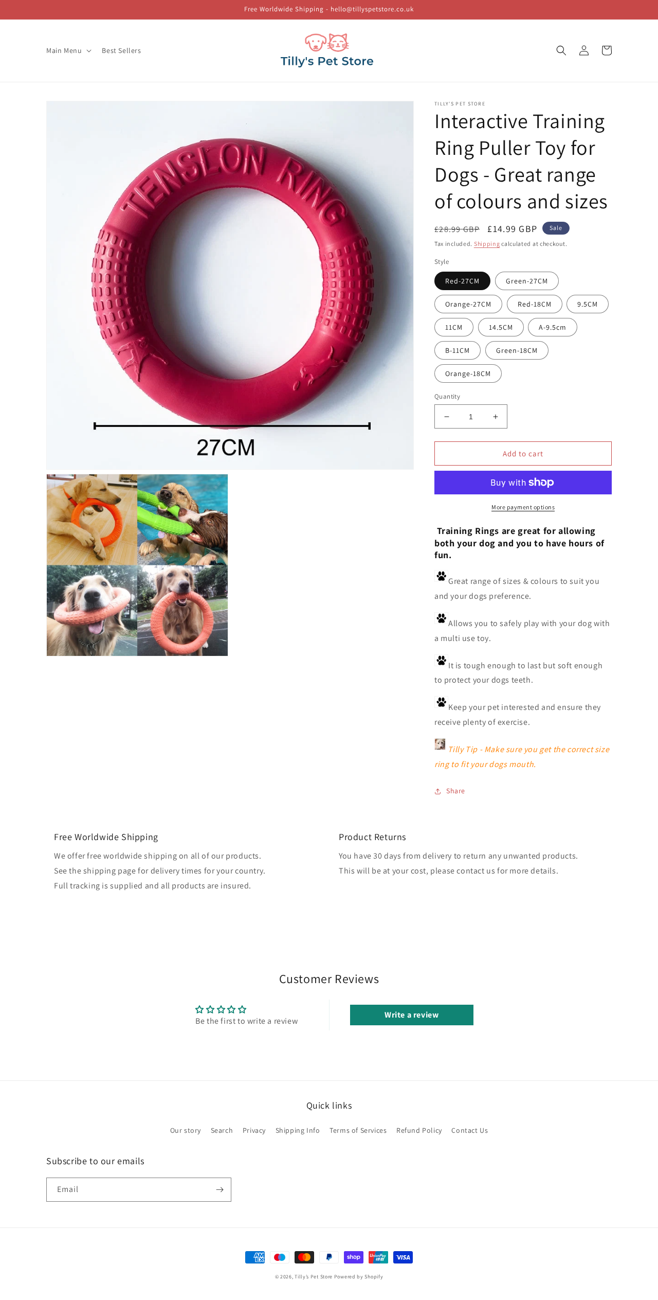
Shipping (487, 243)
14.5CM (501, 327)
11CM (454, 327)
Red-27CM (462, 281)
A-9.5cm (552, 327)
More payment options (523, 507)
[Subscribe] (219, 1190)
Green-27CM (527, 281)
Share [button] (455, 790)
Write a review (411, 1014)
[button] (68, 50)
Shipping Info (298, 1130)
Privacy (254, 1130)
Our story (185, 1130)
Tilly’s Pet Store (314, 1276)
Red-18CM (535, 304)
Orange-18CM (468, 373)
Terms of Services (358, 1130)
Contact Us (469, 1130)
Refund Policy (419, 1130)
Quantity (447, 396)
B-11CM (457, 350)
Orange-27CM (468, 304)
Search (222, 1130)
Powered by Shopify (358, 1276)
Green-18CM (517, 350)
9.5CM (587, 304)
